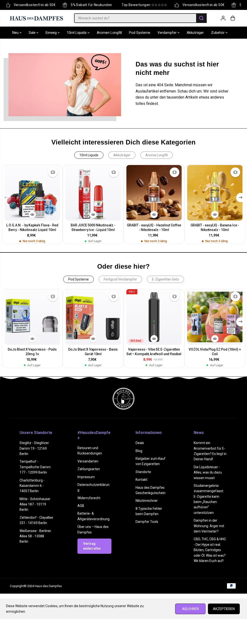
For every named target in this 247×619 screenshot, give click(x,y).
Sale (32, 32)
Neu (16, 32)
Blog (139, 451)
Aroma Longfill (156, 155)
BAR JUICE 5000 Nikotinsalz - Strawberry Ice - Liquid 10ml (93, 227)
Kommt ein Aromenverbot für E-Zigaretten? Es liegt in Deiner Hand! (210, 451)
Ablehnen (190, 609)
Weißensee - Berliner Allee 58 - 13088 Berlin (35, 536)
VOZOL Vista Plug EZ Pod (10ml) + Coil (215, 351)
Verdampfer (168, 32)
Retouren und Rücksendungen (89, 450)
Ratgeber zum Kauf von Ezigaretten (150, 461)
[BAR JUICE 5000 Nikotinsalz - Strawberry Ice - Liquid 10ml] (93, 193)
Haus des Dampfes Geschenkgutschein (150, 490)
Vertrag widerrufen (92, 546)
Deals (140, 443)
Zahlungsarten (88, 469)
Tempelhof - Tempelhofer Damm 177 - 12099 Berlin (35, 467)
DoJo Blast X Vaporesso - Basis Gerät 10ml (93, 351)
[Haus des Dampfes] (36, 18)
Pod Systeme (139, 32)
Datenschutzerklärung (93, 487)
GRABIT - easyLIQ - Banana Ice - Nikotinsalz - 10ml (215, 227)
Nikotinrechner (147, 501)
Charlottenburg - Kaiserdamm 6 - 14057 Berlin (32, 485)
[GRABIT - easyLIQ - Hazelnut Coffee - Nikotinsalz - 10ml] (154, 193)
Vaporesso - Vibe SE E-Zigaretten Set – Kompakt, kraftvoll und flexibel (153, 351)
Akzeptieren (224, 609)
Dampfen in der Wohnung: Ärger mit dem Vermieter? (209, 525)
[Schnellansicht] (32, 214)
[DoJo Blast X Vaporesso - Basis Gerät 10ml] (93, 317)
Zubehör (218, 32)
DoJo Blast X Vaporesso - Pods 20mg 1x (32, 351)
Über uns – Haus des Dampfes (93, 529)
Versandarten (87, 461)
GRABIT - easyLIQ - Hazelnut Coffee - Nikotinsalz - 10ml (154, 227)
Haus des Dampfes (48, 586)
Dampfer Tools (147, 522)
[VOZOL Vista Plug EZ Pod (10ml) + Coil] (214, 317)
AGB (80, 506)
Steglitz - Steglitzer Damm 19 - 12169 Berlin (34, 448)
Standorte (143, 472)
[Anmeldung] (223, 18)
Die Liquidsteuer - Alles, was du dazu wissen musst (208, 472)
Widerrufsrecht (88, 498)
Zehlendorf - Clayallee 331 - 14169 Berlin (36, 520)
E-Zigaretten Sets (165, 279)
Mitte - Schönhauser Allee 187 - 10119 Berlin (35, 504)
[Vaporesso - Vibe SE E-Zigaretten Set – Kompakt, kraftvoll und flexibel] (154, 317)
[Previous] (6, 197)
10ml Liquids (77, 32)
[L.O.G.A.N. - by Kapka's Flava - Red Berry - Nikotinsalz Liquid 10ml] (32, 193)
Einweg (52, 32)
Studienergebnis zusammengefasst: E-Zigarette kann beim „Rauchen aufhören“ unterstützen (209, 499)
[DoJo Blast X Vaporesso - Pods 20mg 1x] (32, 317)
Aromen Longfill (109, 32)
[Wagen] (232, 18)
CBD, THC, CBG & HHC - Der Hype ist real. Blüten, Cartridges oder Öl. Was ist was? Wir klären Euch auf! (210, 550)
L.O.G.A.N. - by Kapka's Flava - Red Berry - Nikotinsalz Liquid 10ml (32, 227)
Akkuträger (195, 32)
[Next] (240, 197)
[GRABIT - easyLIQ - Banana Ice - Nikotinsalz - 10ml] (214, 193)
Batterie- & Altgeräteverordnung (93, 516)
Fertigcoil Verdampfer (120, 279)
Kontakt (141, 480)
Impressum (86, 477)
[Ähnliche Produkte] (53, 172)
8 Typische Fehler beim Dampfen (149, 511)
